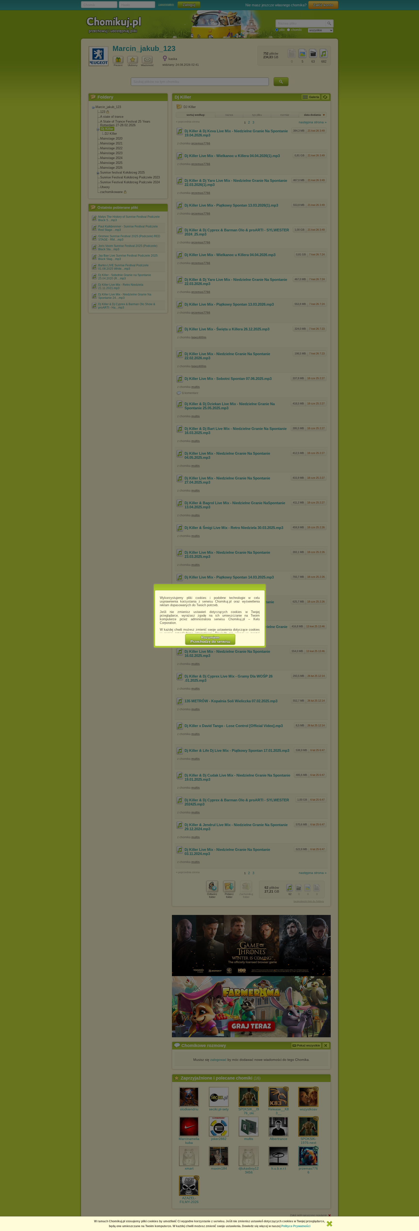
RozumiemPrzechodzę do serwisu (210, 639)
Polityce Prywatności (295, 1226)
